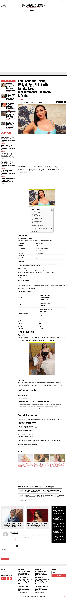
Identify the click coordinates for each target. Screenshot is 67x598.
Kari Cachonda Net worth (37, 225)
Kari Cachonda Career (23, 489)
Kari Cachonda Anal (52, 486)
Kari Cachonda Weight (23, 499)
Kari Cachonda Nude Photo (36, 495)
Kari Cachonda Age (43, 486)
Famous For (36, 222)
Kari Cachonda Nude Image (23, 495)
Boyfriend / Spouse (38, 218)
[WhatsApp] (65, 102)
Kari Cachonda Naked (33, 494)
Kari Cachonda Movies (23, 494)
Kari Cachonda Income (56, 491)
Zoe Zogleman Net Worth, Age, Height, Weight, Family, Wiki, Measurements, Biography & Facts (13, 525)
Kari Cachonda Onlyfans (48, 495)
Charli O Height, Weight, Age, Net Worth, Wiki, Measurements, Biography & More (10, 125)
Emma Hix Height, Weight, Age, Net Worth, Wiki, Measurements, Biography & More (10, 106)
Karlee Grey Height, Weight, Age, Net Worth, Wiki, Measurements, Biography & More (10, 97)
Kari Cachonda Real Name (44, 496)
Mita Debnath (26, 102)
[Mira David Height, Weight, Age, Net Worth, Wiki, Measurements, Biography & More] (3, 114)
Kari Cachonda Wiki (42, 499)
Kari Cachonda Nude (55, 494)
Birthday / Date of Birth (39, 212)
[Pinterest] (62, 102)
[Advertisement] (31, 19)
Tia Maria (20, 386)
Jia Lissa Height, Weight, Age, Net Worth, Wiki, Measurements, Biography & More (8, 181)
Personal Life (34, 211)
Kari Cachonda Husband (45, 491)
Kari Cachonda (24, 398)
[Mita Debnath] (19, 102)
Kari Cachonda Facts (22, 490)
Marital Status (37, 217)
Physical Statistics (36, 219)
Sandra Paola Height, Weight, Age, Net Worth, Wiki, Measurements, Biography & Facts (41, 465)
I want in (58, 575)
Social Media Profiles (38, 226)
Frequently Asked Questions (38, 229)
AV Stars (8, 91)
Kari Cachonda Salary (55, 496)
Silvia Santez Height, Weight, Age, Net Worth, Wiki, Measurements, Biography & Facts (57, 465)
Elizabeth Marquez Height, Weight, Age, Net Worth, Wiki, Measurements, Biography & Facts (37, 525)
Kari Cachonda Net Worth (44, 494)
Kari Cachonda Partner (23, 496)
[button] (36, 10)
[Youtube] (11, 578)
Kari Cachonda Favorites (43, 490)
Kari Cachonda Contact (34, 489)
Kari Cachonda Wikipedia (52, 499)
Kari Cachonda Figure (54, 490)
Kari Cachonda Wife (33, 499)
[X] (60, 102)
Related (35, 231)
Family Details (37, 215)
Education (36, 214)
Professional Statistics (37, 221)
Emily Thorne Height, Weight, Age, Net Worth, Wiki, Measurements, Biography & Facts (25, 465)
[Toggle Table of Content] (51, 210)
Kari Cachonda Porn (33, 496)
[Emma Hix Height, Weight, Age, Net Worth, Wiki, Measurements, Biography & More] (3, 105)
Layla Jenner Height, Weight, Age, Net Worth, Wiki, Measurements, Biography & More (10, 87)
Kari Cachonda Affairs (33, 486)
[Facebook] (57, 102)
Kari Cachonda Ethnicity (57, 489)
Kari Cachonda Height (34, 491)
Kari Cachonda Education (45, 489)
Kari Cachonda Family (32, 490)
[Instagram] (5, 578)
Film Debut (36, 224)
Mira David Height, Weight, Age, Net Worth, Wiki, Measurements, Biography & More (10, 115)
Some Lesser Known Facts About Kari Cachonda (42, 228)
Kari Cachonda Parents (59, 495)
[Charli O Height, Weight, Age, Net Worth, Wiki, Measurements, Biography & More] (3, 123)
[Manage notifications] (64, 596)
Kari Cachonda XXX (22, 500)
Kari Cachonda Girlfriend (23, 491)
